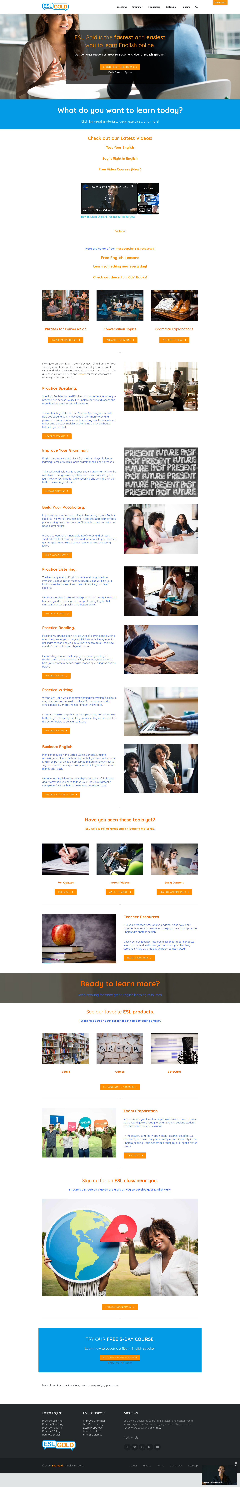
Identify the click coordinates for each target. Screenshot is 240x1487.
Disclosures (176, 1465)
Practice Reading (52, 1427)
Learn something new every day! (120, 266)
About (133, 1465)
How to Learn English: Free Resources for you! (109, 186)
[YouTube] (157, 1447)
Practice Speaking (52, 1424)
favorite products (134, 1427)
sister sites (155, 1427)
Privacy (147, 1465)
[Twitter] (134, 1447)
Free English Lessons (120, 257)
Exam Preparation (93, 1427)
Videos (120, 231)
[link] (85, 187)
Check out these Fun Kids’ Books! (120, 277)
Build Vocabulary (93, 1424)
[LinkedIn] (142, 1447)
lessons (82, 374)
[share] (132, 185)
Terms (160, 1465)
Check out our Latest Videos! (120, 138)
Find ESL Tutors (92, 1431)
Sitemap (193, 1465)
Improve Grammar (94, 1420)
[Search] (196, 6)
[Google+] (149, 1447)
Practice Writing (51, 1431)
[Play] (148, 199)
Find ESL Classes (92, 1434)
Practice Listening (52, 1420)
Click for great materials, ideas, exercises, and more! (120, 121)
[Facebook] (127, 1447)
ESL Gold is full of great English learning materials (119, 828)
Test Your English (120, 147)
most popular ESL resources (135, 248)
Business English (51, 1434)
